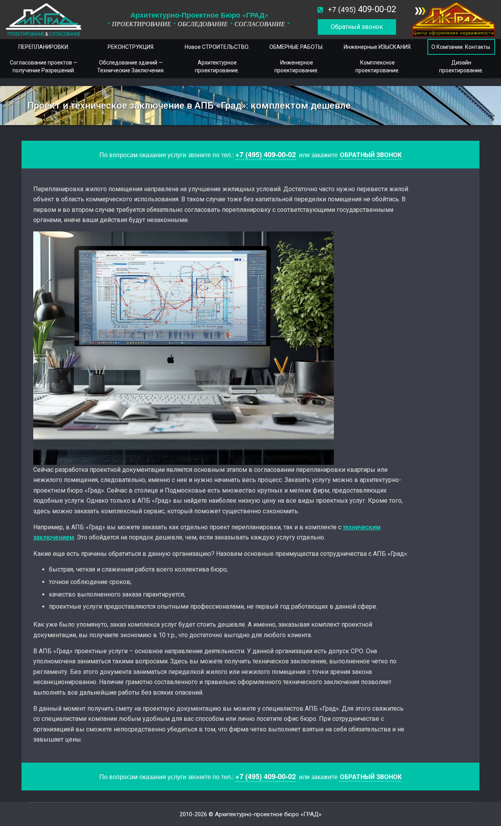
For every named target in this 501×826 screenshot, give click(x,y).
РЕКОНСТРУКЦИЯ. (131, 47)
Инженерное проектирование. (296, 66)
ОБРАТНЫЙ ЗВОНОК (371, 155)
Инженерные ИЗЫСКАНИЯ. (378, 47)
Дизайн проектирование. (461, 66)
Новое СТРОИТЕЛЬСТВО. (217, 47)
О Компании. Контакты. (461, 47)
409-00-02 (362, 9)
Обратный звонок (357, 26)
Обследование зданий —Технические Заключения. (131, 66)
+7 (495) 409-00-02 (265, 154)
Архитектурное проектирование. (217, 66)
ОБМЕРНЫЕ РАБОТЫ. (296, 47)
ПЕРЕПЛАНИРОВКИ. (43, 47)
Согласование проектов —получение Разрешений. (43, 66)
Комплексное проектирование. (377, 66)
